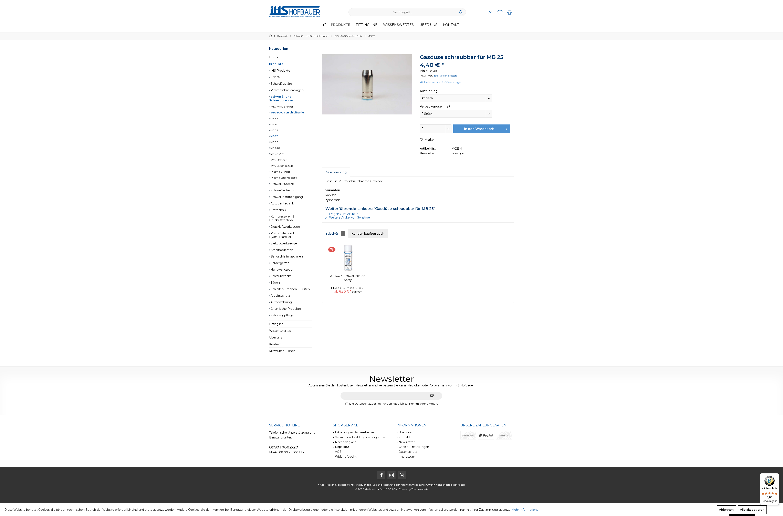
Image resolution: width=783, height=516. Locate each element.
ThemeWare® (419, 489)
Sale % (275, 77)
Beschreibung (336, 172)
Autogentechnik (282, 203)
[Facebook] (381, 475)
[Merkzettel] (500, 12)
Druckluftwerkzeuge (285, 227)
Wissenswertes (280, 331)
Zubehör (334, 233)
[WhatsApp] (402, 475)
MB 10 (274, 118)
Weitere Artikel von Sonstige (349, 217)
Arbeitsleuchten (281, 250)
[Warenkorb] (509, 12)
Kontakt (275, 344)
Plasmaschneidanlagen (287, 90)
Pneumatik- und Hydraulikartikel (281, 235)
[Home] (324, 25)
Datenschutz (408, 452)
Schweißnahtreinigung (286, 197)
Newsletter (407, 442)
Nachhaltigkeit (345, 442)
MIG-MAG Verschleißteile (287, 112)
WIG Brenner (278, 159)
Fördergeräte (279, 263)
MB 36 (274, 142)
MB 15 (273, 124)
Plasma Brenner (280, 171)
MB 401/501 (277, 153)
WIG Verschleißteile (281, 165)
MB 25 (274, 136)
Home (273, 57)
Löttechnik (278, 210)
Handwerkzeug (281, 269)
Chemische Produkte (285, 309)
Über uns (275, 337)
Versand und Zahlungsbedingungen (360, 437)
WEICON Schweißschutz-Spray (348, 278)
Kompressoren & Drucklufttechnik (281, 218)
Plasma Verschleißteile (283, 177)
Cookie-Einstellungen (414, 447)
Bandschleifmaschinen (286, 256)
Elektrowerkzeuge (283, 243)
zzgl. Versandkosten (445, 75)
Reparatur (342, 447)
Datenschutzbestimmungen (373, 403)
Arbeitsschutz (280, 295)
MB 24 (274, 130)
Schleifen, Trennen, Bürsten (290, 289)
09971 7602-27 (283, 447)
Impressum (407, 456)
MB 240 (275, 148)
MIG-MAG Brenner (281, 106)
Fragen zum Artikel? (343, 214)
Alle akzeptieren (752, 510)
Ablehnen (726, 510)
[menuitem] (509, 12)
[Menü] (776, 475)
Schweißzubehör (282, 190)
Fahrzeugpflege (282, 315)
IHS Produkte (280, 70)
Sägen (275, 282)
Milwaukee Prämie (282, 351)
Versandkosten (381, 484)
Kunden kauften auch (368, 233)
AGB (338, 452)
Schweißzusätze (282, 184)
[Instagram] (391, 475)
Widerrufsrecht (345, 456)
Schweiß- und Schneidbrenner (281, 98)
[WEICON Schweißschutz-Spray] (347, 257)
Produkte (276, 64)
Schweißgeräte (281, 83)
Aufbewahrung (281, 302)
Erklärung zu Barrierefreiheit (355, 432)
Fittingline (276, 324)
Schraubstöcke (281, 276)
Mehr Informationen (525, 510)
